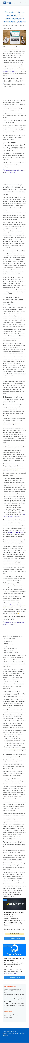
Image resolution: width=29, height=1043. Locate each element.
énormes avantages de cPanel (12, 49)
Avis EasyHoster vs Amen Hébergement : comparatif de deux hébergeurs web (12, 1016)
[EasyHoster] (14, 904)
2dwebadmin (9, 25)
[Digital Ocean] (14, 950)
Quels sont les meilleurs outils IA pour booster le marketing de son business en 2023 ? (14, 991)
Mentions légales (12, 1031)
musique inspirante (16, 749)
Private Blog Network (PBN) (15, 532)
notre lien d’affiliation (10, 973)
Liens (4, 1031)
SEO (22, 25)
